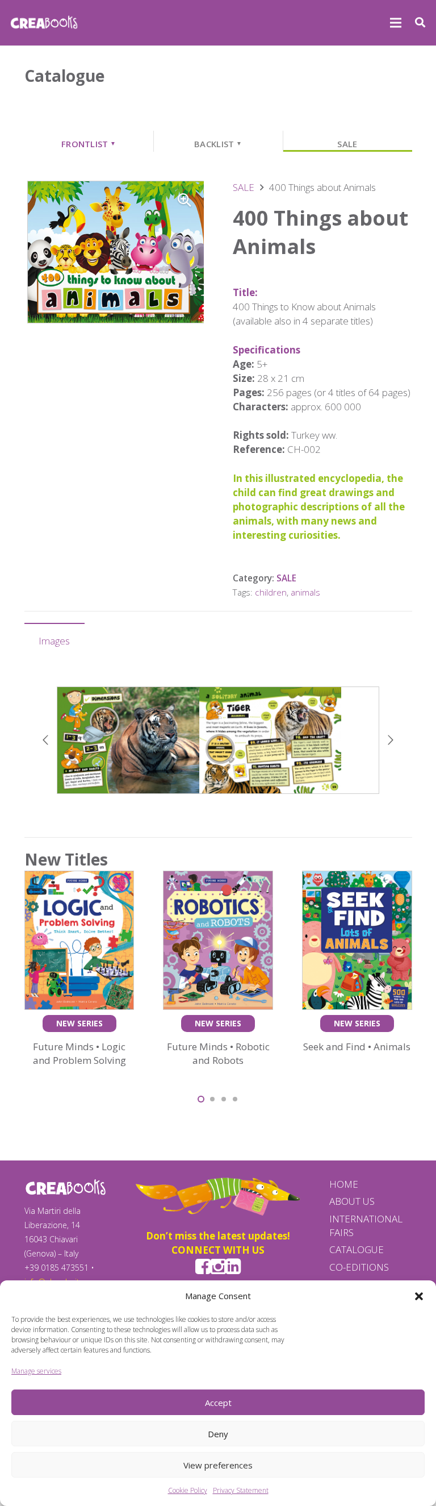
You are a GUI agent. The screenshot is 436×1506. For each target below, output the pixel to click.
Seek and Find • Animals (356, 1046)
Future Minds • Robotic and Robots (218, 1053)
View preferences (218, 1465)
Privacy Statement (241, 1490)
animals (305, 592)
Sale (347, 143)
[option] (218, 740)
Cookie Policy (187, 1490)
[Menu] (395, 23)
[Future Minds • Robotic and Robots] (218, 877)
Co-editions (359, 1267)
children (271, 592)
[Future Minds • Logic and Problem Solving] (79, 877)
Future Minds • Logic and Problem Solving (79, 1053)
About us (352, 1201)
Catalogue (356, 1249)
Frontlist (88, 143)
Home (343, 1184)
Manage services (36, 1371)
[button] (419, 1296)
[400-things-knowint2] (218, 740)
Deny (218, 1434)
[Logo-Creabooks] (44, 22)
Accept (218, 1402)
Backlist (218, 143)
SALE (243, 187)
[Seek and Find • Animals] (357, 877)
